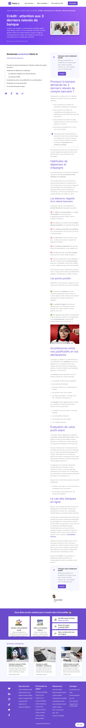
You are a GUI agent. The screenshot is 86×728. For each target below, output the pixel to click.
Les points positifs (14, 77)
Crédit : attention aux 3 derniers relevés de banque (57, 10)
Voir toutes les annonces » (15, 58)
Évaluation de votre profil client (17, 83)
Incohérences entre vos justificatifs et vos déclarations (24, 80)
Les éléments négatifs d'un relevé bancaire (22, 74)
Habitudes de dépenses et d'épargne (18, 70)
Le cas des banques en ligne (16, 86)
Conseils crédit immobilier (28, 10)
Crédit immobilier (12, 10)
